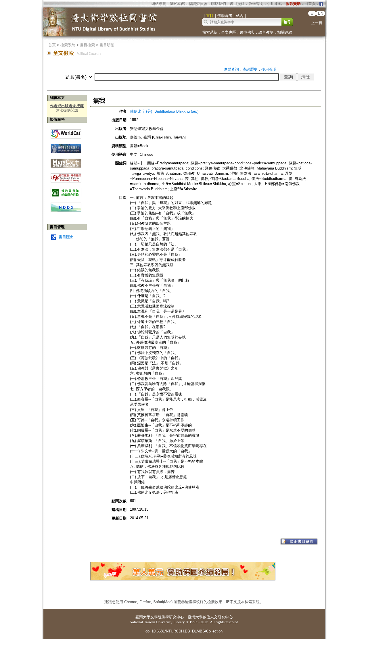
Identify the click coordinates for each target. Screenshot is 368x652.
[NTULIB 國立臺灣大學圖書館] (66, 175)
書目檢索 (87, 45)
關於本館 (177, 3)
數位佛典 (247, 32)
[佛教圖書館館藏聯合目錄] (66, 190)
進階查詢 (231, 69)
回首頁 (310, 3)
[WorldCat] (66, 132)
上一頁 (316, 23)
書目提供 (237, 3)
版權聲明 (255, 3)
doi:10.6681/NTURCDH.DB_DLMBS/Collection (184, 631)
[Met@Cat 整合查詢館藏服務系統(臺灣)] (66, 161)
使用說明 (268, 69)
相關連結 (284, 32)
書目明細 (106, 45)
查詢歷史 (250, 69)
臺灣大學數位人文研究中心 (210, 617)
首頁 (52, 45)
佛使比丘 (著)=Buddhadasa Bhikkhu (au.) (164, 111)
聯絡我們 (218, 3)
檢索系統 (209, 32)
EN (320, 13)
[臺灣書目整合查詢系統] (66, 146)
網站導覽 (158, 3)
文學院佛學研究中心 (167, 617)
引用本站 (274, 3)
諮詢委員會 (198, 3)
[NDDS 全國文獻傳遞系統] (66, 210)
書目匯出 (66, 237)
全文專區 (228, 32)
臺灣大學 (142, 617)
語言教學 (265, 32)
